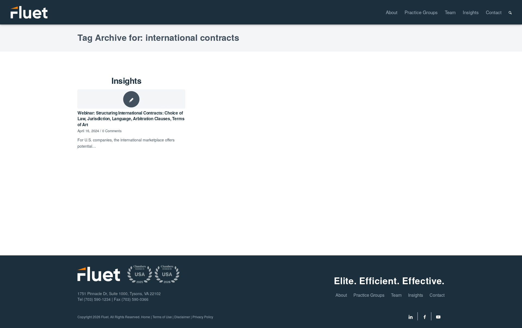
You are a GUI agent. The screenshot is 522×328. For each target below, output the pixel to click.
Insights (415, 295)
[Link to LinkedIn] (410, 317)
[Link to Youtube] (438, 317)
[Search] (507, 12)
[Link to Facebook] (424, 317)
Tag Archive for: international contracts (158, 37)
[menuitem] (388, 12)
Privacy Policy (202, 316)
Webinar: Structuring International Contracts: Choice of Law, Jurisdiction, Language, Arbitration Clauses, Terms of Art (130, 119)
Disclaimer (182, 316)
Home (145, 316)
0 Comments (112, 130)
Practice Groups (368, 295)
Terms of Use (162, 316)
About (341, 295)
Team (396, 295)
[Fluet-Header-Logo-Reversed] (29, 12)
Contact (437, 295)
